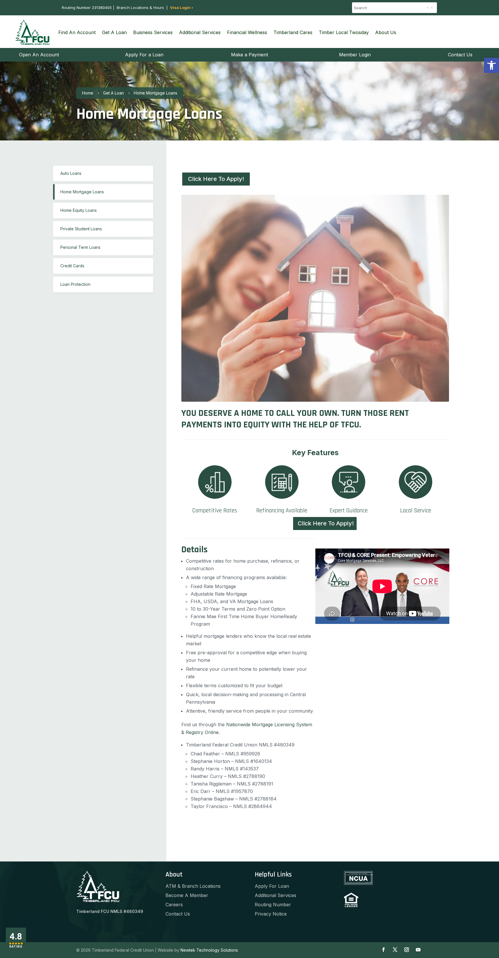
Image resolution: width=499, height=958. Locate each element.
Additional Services (200, 32)
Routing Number (273, 904)
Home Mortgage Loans (82, 191)
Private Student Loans (81, 228)
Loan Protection (75, 284)
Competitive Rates (214, 510)
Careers (174, 904)
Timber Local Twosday (344, 32)
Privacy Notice (271, 914)
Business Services (153, 32)
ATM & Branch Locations (193, 886)
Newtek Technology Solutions (209, 950)
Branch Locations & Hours (140, 7)
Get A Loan (114, 32)
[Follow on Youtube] (418, 949)
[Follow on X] (395, 949)
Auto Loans (70, 173)
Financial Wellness (247, 32)
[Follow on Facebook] (383, 949)
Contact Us (177, 914)
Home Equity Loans (78, 210)
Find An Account (77, 32)
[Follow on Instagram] (406, 949)
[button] (491, 65)
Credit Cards (72, 265)
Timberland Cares (292, 32)
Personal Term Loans (80, 247)
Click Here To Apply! (216, 178)
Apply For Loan (272, 886)
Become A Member (186, 895)
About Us (385, 32)
